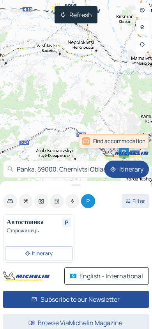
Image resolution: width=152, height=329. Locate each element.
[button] (124, 152)
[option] (10, 201)
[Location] (142, 44)
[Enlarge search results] (76, 185)
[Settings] (142, 27)
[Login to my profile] (142, 10)
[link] (132, 141)
